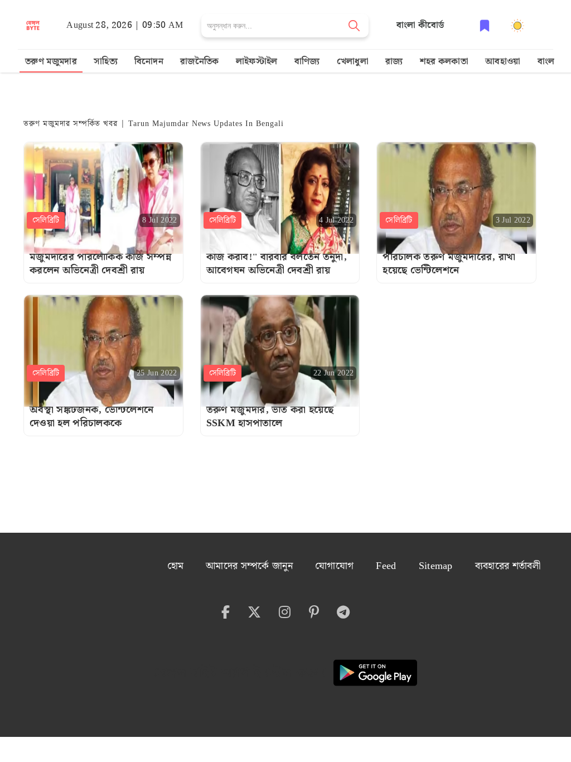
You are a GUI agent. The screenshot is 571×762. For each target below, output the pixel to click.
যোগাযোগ (334, 566)
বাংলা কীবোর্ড (420, 25)
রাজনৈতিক (199, 62)
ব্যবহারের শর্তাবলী (507, 566)
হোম (175, 566)
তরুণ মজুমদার (51, 62)
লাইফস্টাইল (257, 62)
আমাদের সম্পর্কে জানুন (249, 566)
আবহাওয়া (503, 62)
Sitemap (436, 566)
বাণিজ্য (307, 62)
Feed (386, 566)
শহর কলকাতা (444, 62)
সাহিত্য (106, 62)
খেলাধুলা (353, 62)
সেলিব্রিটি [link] (45, 220)
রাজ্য (394, 62)
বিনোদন (148, 62)
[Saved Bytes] (484, 25)
